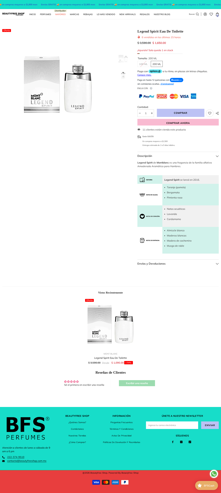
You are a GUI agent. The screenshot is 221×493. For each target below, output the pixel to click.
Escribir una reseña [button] (137, 383)
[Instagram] (181, 442)
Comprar (180, 112)
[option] (57, 84)
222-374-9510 (15, 456)
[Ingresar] (205, 14)
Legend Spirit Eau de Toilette (110, 357)
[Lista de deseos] (211, 14)
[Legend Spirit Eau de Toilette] (110, 324)
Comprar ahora (178, 122)
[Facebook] (173, 442)
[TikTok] (190, 442)
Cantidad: (143, 106)
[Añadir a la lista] (209, 113)
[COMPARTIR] (216, 113)
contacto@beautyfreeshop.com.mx (26, 460)
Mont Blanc (111, 353)
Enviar (210, 425)
